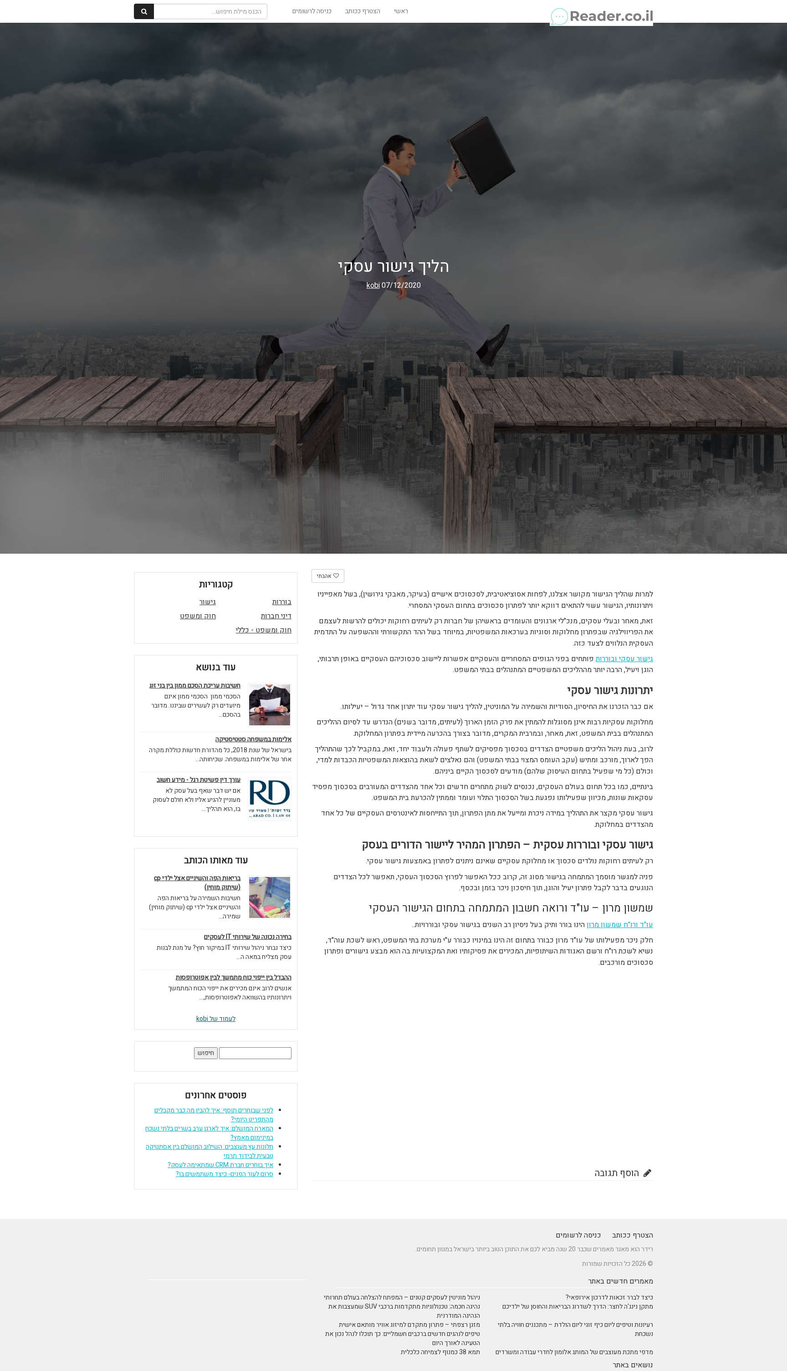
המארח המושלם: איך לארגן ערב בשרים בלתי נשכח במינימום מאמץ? (209, 1133)
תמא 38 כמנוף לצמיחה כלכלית (440, 1352)
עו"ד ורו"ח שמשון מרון (620, 924)
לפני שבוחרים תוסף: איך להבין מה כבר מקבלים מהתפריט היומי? (213, 1115)
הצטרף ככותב (362, 11)
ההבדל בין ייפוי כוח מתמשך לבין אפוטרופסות (233, 977)
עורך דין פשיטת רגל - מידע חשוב (198, 780)
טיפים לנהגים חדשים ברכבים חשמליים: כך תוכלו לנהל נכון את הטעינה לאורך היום (402, 1338)
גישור (207, 601)
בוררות (281, 601)
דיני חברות (276, 616)
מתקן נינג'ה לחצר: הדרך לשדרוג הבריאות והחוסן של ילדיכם (577, 1306)
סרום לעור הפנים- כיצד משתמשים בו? (224, 1174)
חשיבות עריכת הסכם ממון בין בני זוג (194, 685)
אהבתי (324, 576)
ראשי (401, 11)
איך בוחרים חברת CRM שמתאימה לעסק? (220, 1165)
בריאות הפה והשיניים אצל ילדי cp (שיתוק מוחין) (197, 883)
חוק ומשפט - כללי (263, 630)
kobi (373, 285)
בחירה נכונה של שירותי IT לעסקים (247, 937)
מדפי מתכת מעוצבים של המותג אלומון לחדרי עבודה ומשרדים (574, 1352)
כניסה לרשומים (312, 11)
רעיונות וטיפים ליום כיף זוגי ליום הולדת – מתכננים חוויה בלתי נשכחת (575, 1329)
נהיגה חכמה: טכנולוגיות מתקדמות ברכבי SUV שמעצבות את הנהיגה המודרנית (404, 1311)
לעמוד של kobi (215, 1019)
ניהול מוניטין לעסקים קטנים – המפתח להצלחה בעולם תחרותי (402, 1297)
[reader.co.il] (601, 11)
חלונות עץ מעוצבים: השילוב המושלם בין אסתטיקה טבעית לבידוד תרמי (209, 1151)
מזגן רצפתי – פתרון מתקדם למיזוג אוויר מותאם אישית (409, 1325)
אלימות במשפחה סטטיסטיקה (253, 739)
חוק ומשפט (198, 616)
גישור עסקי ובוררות (624, 658)
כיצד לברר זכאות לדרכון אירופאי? (609, 1297)
